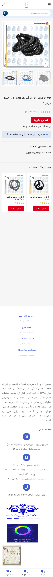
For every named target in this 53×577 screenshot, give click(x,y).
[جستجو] (5, 13)
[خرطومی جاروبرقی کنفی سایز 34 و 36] (14, 184)
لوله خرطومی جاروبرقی (35, 152)
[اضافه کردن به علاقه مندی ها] (32, 178)
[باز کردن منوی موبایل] (49, 4)
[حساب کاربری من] (4, 4)
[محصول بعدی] (42, 90)
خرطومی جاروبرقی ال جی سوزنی (39, 198)
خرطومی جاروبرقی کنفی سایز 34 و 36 (15, 198)
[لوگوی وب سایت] (26, 4)
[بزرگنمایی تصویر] (45, 63)
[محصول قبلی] (49, 90)
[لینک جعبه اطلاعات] (26, 319)
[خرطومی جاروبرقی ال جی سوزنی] (39, 184)
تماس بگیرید (41, 120)
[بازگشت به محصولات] (45, 90)
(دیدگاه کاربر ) (32, 111)
